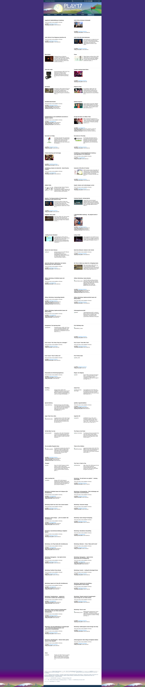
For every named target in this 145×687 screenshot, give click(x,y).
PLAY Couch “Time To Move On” (53, 355)
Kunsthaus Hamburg (69, 675)
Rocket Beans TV (53, 681)
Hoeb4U (64, 675)
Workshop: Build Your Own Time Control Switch (56, 504)
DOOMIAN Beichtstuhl (50, 101)
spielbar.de (91, 671)
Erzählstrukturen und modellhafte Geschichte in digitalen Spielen (56, 117)
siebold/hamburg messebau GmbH (79, 679)
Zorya (46, 652)
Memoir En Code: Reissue (51, 250)
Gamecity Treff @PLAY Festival (81, 168)
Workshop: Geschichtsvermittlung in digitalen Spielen (56, 531)
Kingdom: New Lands (50, 214)
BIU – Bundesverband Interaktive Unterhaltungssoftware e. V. (58, 679)
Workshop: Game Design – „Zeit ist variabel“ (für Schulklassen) (56, 518)
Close (75, 54)
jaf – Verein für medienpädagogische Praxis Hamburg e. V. (73, 671)
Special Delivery (49, 402)
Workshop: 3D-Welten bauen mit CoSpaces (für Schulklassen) (56, 492)
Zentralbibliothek (52, 121)
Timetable (70, 14)
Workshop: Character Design (81, 504)
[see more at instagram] (91, 1)
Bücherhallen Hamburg (59, 675)
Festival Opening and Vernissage (53, 153)
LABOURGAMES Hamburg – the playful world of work (85, 215)
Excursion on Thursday (79, 135)
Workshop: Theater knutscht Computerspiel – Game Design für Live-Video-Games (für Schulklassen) (56, 611)
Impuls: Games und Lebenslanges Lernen (84, 185)
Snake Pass (77, 387)
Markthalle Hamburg (53, 23)
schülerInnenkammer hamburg (78, 675)
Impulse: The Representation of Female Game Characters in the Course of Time (56, 199)
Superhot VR (77, 416)
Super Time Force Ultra (50, 416)
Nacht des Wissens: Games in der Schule (84, 250)
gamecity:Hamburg (59, 676)
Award (55, 14)
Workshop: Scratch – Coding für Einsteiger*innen (86, 570)
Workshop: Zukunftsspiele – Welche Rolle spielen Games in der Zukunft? (57, 640)
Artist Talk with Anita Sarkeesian (82, 37)
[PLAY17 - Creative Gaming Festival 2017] (68, 8)
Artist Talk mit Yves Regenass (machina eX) (55, 37)
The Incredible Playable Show (52, 446)
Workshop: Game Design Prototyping (83, 517)
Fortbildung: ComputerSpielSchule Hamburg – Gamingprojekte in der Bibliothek (85, 153)
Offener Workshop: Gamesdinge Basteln (54, 297)
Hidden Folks (48, 185)
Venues (48, 14)
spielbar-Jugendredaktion (80, 402)
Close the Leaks (49, 69)
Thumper (47, 463)
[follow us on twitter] (86, 1)
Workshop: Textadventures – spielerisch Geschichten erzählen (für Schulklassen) (54, 597)
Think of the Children (79, 446)
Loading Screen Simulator (51, 235)
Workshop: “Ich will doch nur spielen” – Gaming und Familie (85, 479)
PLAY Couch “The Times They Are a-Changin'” (56, 342)
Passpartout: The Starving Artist (52, 325)
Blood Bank (47, 54)
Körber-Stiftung (66, 674)
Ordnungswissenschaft (79, 310)
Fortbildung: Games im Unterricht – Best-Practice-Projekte (57, 169)
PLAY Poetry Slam (78, 355)
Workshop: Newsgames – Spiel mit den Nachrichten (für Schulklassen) (83, 558)
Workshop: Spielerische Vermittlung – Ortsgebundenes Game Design (83, 584)
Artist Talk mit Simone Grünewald (82, 20)
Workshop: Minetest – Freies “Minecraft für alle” (85, 544)
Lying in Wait (77, 235)
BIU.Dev (70, 679)
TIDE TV (58, 681)
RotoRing (47, 387)
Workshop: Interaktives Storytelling (82, 530)
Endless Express (78, 101)
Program (89, 14)
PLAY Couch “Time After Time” (81, 342)
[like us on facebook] (85, 1)
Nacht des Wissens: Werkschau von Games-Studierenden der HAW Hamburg (55, 264)
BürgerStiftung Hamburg (73, 674)
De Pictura (47, 86)
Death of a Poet (77, 86)
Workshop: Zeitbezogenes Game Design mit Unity (86, 626)
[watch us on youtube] (90, 1)
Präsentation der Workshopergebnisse (54, 372)
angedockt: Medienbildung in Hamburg (54, 20)
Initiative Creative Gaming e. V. (57, 671)
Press (76, 14)
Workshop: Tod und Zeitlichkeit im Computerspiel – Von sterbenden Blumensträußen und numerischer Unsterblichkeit (57, 628)
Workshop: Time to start (80, 609)
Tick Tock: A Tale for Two (80, 463)
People (82, 14)
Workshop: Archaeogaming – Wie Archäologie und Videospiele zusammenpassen (86, 492)
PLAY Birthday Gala (78, 325)
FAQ (62, 14)
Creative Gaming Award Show (81, 69)
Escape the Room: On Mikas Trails (82, 116)
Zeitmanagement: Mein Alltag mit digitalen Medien (86, 639)
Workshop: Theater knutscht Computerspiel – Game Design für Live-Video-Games (85, 597)
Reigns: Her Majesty (79, 372)
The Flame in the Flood (79, 431)
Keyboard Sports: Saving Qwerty (82, 198)
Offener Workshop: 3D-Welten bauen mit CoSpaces (54, 279)
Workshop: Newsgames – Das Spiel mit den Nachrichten (55, 558)
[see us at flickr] (88, 1)
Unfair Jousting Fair (49, 478)
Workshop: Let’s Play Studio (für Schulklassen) (56, 544)
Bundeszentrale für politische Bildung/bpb (52, 672)
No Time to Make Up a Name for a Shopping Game (86, 263)
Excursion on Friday (50, 135)
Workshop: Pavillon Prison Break (53, 570)
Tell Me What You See (50, 431)
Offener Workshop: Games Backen (82, 278)
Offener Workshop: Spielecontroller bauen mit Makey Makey (85, 298)
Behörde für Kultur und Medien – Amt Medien (56, 674)
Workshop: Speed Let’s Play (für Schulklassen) (56, 583)
